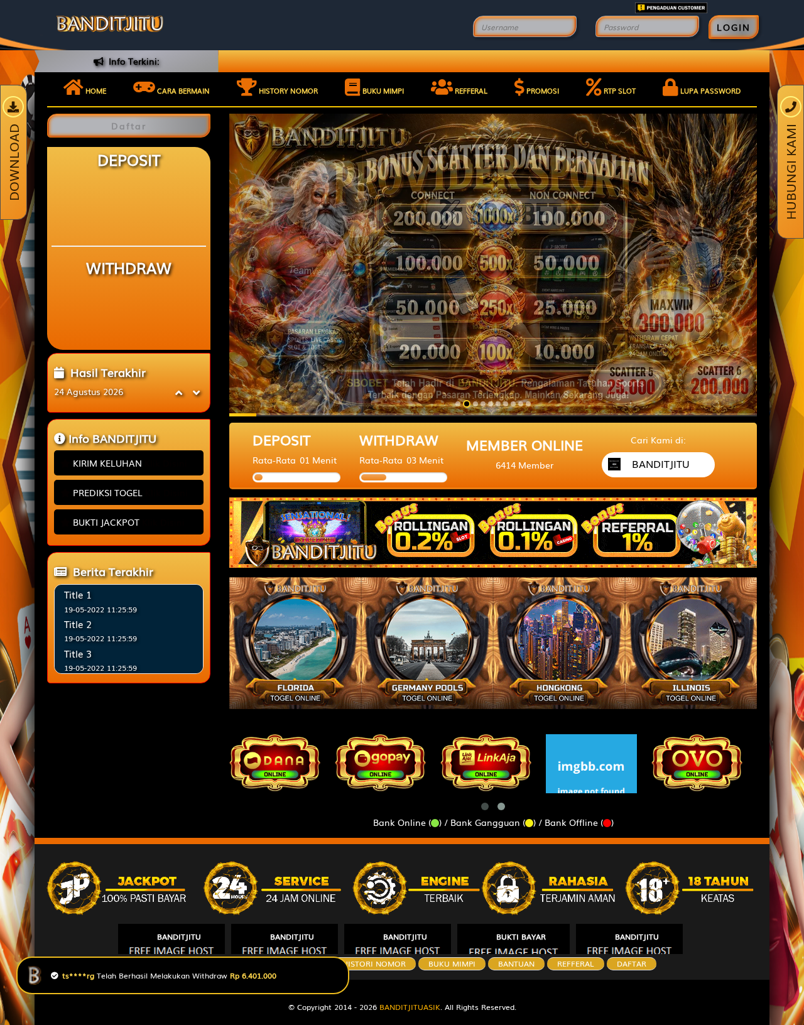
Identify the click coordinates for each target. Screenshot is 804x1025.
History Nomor (287, 90)
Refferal (470, 90)
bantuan (516, 963)
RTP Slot (619, 90)
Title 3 (78, 653)
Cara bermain (182, 90)
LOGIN (734, 27)
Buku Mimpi (382, 90)
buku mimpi (451, 963)
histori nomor (374, 963)
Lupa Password (709, 90)
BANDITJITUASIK (409, 1006)
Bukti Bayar (521, 936)
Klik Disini (165, 463)
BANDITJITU (179, 936)
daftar (631, 963)
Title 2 (78, 624)
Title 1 (78, 594)
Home (95, 90)
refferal (575, 963)
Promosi (541, 90)
